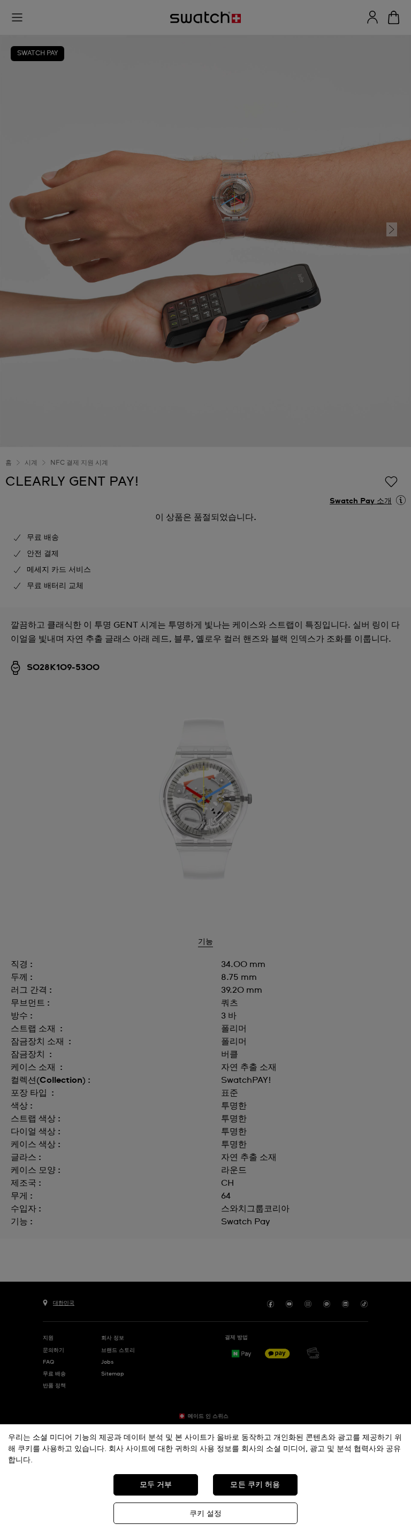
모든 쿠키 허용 (255, 1485)
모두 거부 (156, 1485)
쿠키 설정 (205, 1514)
